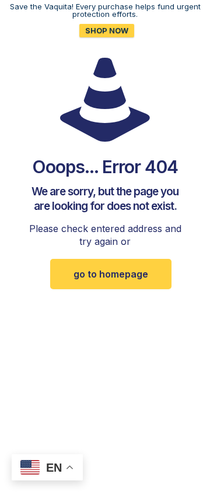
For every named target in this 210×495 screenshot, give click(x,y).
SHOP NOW (106, 30)
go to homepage (111, 274)
